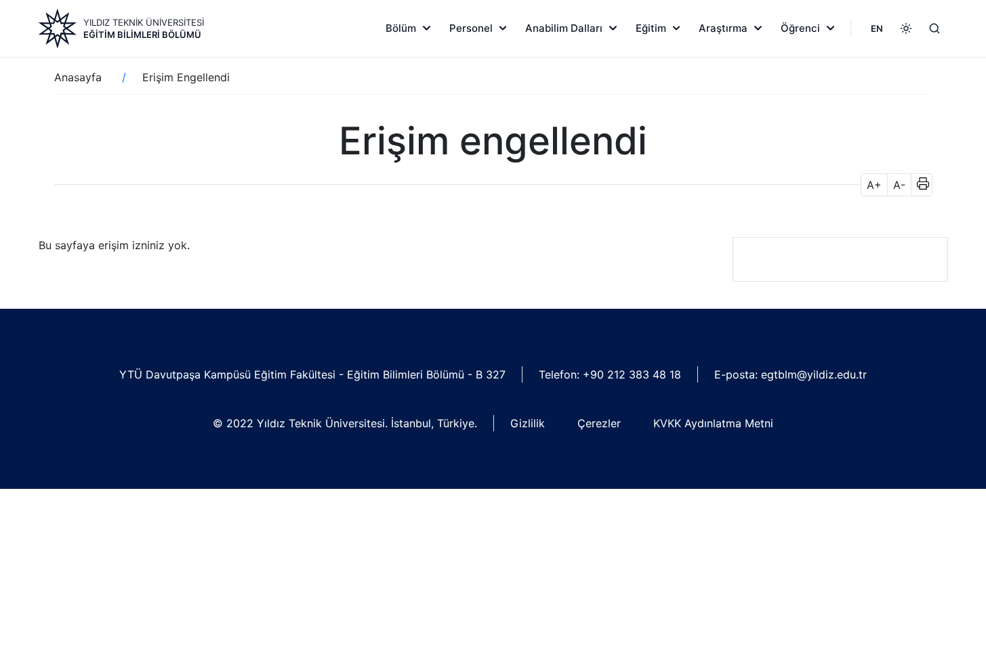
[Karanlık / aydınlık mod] (906, 28)
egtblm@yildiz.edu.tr (814, 374)
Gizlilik (527, 423)
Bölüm (401, 28)
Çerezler (599, 423)
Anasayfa (78, 77)
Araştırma (723, 28)
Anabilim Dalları (563, 28)
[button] (918, 185)
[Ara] (934, 28)
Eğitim (651, 28)
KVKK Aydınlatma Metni (713, 423)
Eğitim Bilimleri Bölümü (142, 34)
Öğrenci (800, 28)
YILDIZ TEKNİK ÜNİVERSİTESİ (143, 22)
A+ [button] (874, 185)
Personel (471, 28)
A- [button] (899, 185)
